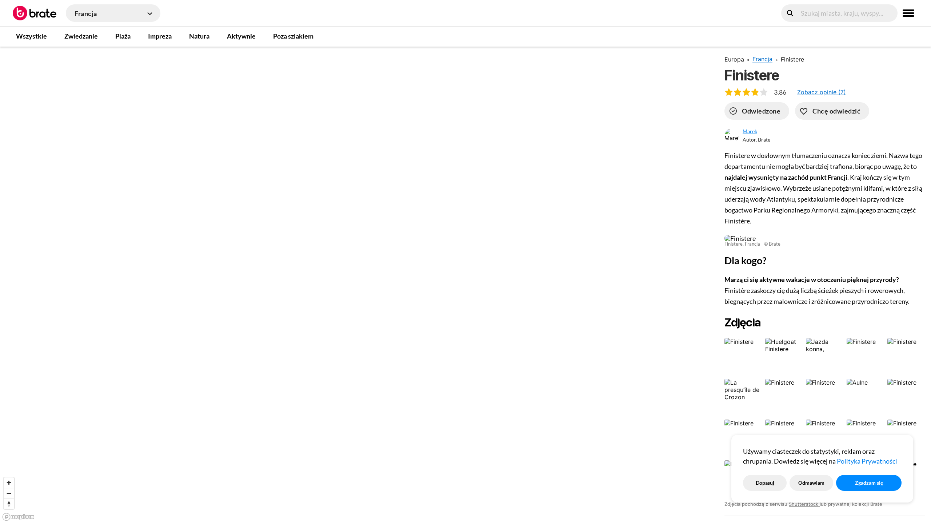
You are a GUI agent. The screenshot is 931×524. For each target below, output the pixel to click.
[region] (356, 285)
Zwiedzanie (81, 36)
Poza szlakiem (293, 36)
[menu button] (908, 13)
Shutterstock (804, 504)
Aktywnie (241, 36)
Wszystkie (31, 36)
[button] (821, 92)
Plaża (123, 36)
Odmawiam (811, 483)
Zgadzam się (869, 483)
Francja (762, 59)
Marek (750, 131)
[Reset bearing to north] (9, 504)
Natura (199, 36)
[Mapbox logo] (18, 517)
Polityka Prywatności (867, 461)
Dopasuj (765, 483)
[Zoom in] (9, 482)
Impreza (160, 36)
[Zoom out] (9, 493)
